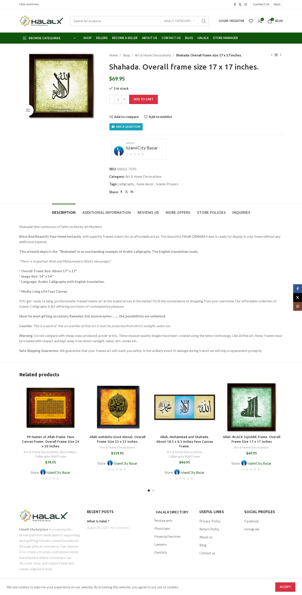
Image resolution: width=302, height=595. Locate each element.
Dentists (160, 552)
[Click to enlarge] (28, 110)
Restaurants (163, 520)
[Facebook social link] (235, 5)
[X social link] (240, 5)
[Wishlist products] (251, 21)
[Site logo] (41, 21)
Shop (126, 55)
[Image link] (49, 515)
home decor (145, 184)
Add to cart (143, 99)
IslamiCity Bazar (142, 147)
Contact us (207, 553)
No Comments (119, 527)
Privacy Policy (210, 521)
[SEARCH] (204, 21)
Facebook (251, 521)
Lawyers (160, 544)
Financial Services (167, 536)
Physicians (162, 528)
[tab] (64, 210)
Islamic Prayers (167, 184)
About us (205, 537)
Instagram (251, 529)
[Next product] (280, 55)
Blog (202, 545)
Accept (285, 587)
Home (113, 55)
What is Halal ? (98, 521)
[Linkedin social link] (132, 192)
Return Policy (209, 529)
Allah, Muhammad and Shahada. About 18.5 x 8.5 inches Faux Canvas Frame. (184, 441)
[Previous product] (272, 55)
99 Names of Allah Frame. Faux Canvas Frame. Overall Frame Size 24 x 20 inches (50, 441)
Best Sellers (68, 452)
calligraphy (126, 184)
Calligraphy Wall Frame (50, 456)
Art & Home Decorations (153, 55)
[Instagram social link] (245, 5)
